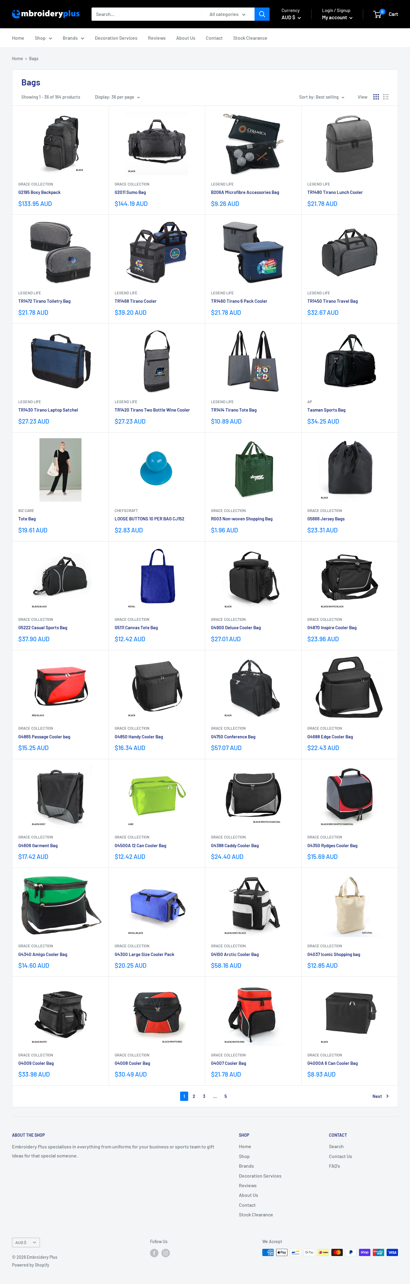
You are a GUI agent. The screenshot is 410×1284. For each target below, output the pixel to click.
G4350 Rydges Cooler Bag (332, 845)
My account (335, 17)
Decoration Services (116, 38)
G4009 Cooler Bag (36, 1063)
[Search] (262, 14)
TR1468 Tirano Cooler (136, 301)
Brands (70, 38)
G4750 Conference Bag (233, 736)
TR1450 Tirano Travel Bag (332, 301)
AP (309, 401)
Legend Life (222, 184)
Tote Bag (27, 518)
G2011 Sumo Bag (130, 192)
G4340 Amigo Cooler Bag (42, 954)
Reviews (157, 38)
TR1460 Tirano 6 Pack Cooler (239, 301)
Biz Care (26, 510)
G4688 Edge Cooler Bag (330, 736)
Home (18, 38)
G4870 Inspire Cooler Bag (332, 627)
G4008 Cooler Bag (132, 1063)
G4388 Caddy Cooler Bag (235, 845)
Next (377, 1096)
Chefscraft (126, 510)
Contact (214, 38)
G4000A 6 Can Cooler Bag (332, 1063)
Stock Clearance (250, 38)
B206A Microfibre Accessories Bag (245, 192)
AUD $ (20, 1242)
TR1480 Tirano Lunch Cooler (335, 192)
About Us (185, 38)
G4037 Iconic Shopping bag (333, 954)
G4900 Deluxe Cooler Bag (236, 627)
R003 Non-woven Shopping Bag (242, 518)
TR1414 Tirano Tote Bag (234, 409)
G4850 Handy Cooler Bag (139, 736)
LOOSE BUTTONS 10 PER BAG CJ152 (149, 518)
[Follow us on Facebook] (154, 1253)
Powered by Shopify (30, 1264)
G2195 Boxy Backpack (39, 192)
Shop (40, 38)
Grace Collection (35, 184)
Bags (33, 58)
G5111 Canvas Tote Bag (136, 627)
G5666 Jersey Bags (326, 518)
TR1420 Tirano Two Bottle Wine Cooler (152, 409)
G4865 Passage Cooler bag (44, 736)
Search (336, 1146)
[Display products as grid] (376, 97)
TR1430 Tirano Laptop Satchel (48, 409)
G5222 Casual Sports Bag (42, 627)
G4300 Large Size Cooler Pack (144, 954)
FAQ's (334, 1166)
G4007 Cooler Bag (228, 1063)
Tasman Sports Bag (326, 409)
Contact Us (340, 1156)
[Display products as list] (386, 97)
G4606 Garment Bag (38, 845)
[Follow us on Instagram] (165, 1253)
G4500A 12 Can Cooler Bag (140, 845)
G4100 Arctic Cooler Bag (235, 954)
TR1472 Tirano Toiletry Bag (44, 301)
